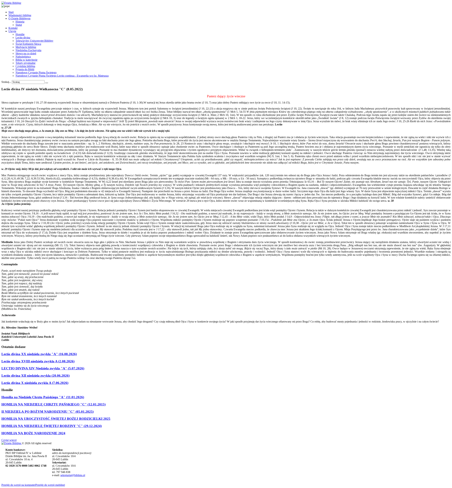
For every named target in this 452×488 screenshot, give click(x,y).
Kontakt (12, 27)
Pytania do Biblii (25, 69)
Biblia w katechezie (26, 59)
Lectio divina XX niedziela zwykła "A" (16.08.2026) (39, 354)
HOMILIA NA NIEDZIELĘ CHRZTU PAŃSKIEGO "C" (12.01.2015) (53, 404)
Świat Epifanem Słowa (28, 43)
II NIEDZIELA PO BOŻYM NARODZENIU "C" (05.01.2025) (47, 411)
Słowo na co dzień (26, 53)
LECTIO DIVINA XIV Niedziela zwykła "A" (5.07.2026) (42, 368)
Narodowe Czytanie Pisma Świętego (36, 72)
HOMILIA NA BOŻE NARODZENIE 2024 (33, 433)
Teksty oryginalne (25, 62)
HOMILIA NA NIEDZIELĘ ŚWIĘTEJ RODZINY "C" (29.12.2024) (51, 426)
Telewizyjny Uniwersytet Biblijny (34, 40)
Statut (19, 24)
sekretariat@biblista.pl (72, 475)
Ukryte (12, 31)
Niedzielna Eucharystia (28, 50)
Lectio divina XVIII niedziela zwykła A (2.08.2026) (38, 361)
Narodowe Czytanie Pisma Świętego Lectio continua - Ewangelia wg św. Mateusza (62, 75)
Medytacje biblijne (26, 47)
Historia (20, 21)
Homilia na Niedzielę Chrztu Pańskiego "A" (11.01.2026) (42, 397)
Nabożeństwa (23, 56)
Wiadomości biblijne (19, 15)
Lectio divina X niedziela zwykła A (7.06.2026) (34, 383)
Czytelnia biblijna (25, 66)
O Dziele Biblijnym (19, 18)
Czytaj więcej (9, 440)
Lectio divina (23, 37)
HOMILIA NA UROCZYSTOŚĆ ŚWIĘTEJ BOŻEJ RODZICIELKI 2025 (55, 419)
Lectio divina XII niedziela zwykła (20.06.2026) (35, 375)
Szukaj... (6, 81)
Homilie (20, 34)
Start (11, 12)
